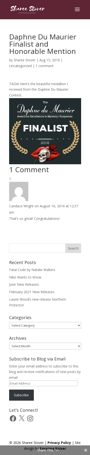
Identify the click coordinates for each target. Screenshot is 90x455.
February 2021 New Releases (31, 292)
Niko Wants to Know (25, 277)
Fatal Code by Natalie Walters (32, 269)
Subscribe (21, 395)
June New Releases (24, 284)
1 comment (45, 65)
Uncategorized (20, 65)
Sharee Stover (25, 60)
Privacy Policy (59, 442)
